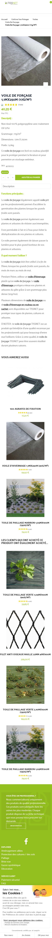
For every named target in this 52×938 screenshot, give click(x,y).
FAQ (3, 883)
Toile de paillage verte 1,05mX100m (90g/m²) (25, 596)
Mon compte (44, 10)
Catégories (2, 3)
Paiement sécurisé (10, 879)
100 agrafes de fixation (25, 408)
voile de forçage (34, 300)
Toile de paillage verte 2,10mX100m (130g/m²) (25, 711)
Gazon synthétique (10, 865)
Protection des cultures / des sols (18, 854)
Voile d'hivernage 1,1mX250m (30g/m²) (25, 465)
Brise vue (6, 861)
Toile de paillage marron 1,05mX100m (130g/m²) (25, 524)
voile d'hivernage (36, 276)
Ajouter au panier (30, 177)
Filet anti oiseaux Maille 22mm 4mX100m (25, 654)
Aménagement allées (12, 850)
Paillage (5, 858)
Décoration (7, 868)
